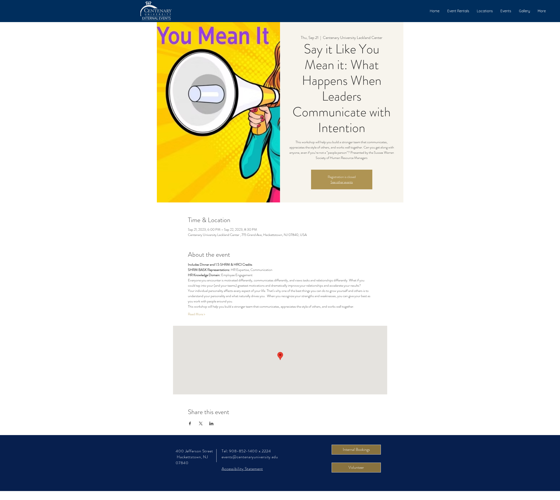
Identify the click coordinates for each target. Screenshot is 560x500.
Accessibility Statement (242, 469)
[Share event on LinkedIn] (211, 423)
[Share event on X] (201, 423)
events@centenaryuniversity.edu (250, 457)
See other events (342, 182)
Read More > (196, 314)
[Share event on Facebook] (190, 423)
